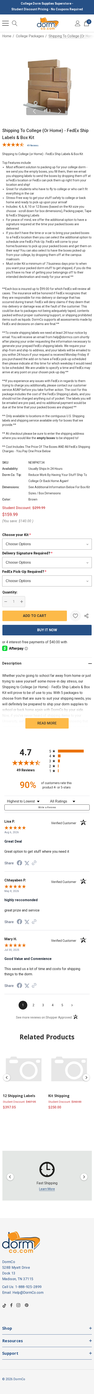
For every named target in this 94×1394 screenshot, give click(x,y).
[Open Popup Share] (86, 615)
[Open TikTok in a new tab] (4, 1305)
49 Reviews (32, 145)
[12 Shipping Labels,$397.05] (24, 1068)
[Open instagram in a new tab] (19, 1305)
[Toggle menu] (5, 23)
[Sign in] (77, 23)
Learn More (47, 1189)
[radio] (69, 751)
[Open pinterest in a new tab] (27, 1305)
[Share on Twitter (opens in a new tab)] (27, 863)
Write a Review (47, 807)
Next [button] (59, 111)
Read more (47, 723)
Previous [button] (34, 111)
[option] (47, 1177)
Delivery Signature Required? (27, 553)
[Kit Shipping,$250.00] (69, 1068)
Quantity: (9, 592)
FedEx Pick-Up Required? (24, 572)
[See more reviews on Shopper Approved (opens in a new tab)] (34, 863)
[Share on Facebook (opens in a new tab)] (19, 863)
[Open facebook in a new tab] (11, 1305)
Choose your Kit (16, 535)
